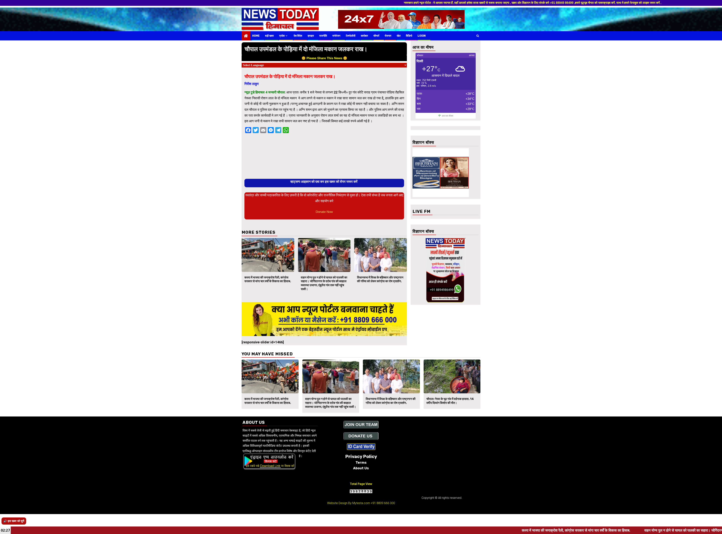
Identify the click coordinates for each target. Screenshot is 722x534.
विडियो (409, 35)
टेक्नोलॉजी (350, 35)
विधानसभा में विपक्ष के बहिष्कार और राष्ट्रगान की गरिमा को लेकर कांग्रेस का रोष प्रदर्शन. (380, 279)
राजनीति (323, 35)
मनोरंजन (336, 35)
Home (256, 35)
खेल (398, 35)
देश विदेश (298, 35)
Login (422, 35)
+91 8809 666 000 (383, 503)
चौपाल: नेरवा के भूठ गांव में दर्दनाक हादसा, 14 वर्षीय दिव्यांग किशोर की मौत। (450, 401)
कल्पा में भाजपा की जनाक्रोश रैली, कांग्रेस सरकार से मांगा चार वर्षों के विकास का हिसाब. (267, 279)
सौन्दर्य (376, 35)
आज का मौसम (447, 116)
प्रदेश (282, 35)
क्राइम (311, 35)
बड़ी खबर (269, 35)
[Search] (477, 35)
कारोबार (364, 35)
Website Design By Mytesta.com (348, 503)
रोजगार (388, 35)
